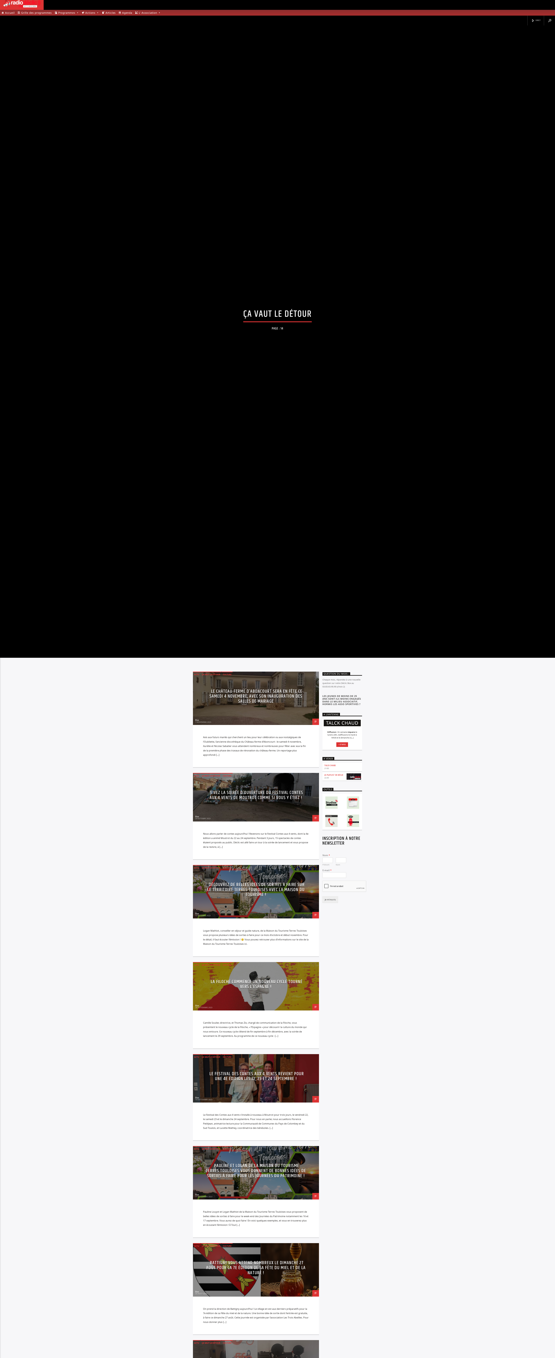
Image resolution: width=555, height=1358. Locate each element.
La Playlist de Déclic (334, 873)
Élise (197, 818)
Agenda (127, 12)
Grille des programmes (36, 12)
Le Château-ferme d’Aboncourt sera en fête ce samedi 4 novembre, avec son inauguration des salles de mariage (256, 794)
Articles (111, 12)
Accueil (10, 12)
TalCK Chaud (330, 863)
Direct (538, 20)
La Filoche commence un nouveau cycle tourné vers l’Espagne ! (257, 1082)
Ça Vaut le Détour (211, 772)
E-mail (327, 968)
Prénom (325, 962)
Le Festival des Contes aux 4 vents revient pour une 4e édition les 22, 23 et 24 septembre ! (256, 1174)
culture (227, 772)
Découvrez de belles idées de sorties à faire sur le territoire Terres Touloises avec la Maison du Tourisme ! (256, 987)
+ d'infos (342, 842)
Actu (196, 772)
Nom (326, 953)
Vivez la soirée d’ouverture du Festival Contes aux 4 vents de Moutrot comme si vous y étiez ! (256, 893)
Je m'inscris (330, 997)
